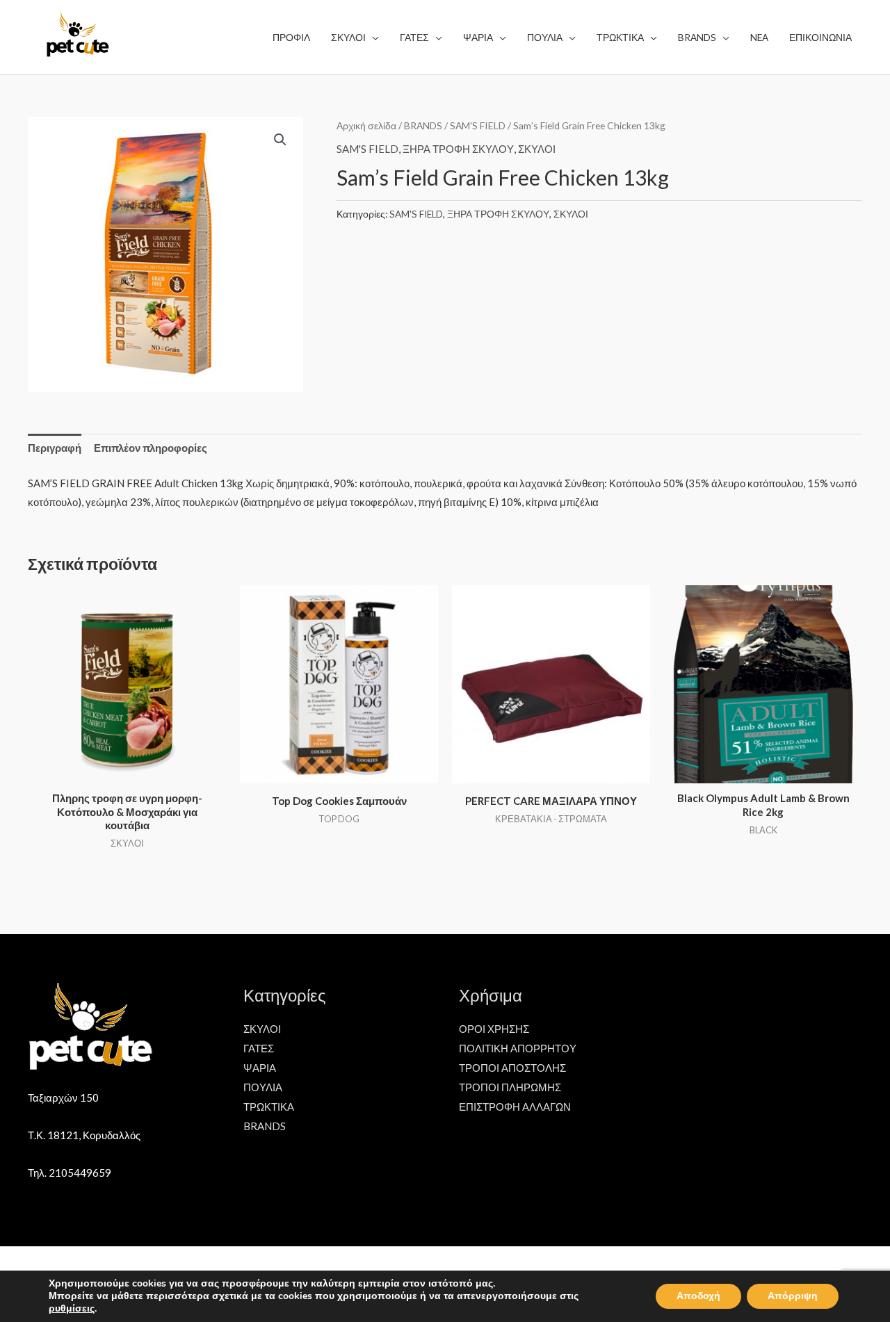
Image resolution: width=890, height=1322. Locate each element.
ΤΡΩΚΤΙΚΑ (268, 1106)
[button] (280, 139)
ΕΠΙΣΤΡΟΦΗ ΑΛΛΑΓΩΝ (515, 1106)
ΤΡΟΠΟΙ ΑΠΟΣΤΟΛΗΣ (512, 1067)
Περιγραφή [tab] (54, 447)
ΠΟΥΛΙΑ (262, 1087)
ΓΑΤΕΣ (258, 1048)
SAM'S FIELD (477, 125)
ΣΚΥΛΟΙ (537, 148)
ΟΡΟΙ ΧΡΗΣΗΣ (494, 1028)
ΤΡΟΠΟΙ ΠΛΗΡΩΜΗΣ (510, 1087)
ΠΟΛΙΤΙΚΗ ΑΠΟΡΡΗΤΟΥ (517, 1048)
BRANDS (423, 125)
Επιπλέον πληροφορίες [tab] (150, 447)
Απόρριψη (793, 1296)
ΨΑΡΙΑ (259, 1067)
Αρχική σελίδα (366, 125)
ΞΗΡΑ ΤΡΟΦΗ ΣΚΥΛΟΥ (458, 148)
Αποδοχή (698, 1296)
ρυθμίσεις (72, 1309)
